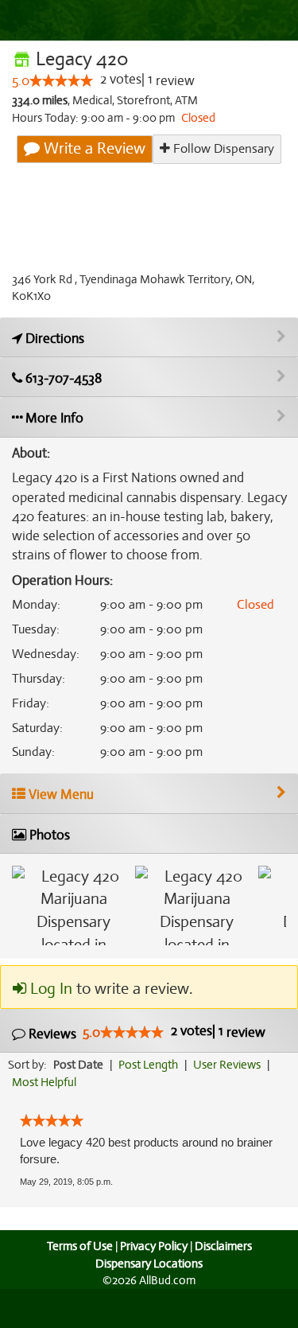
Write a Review (92, 148)
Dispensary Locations (149, 1263)
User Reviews (227, 1064)
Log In (49, 989)
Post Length (148, 1064)
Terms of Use (80, 1246)
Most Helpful (44, 1082)
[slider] (61, 80)
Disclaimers (223, 1246)
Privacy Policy (154, 1246)
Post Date (78, 1064)
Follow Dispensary (222, 149)
